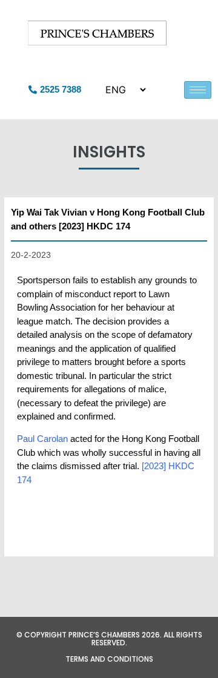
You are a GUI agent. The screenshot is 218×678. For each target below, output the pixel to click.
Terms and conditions (109, 659)
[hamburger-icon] (197, 90)
